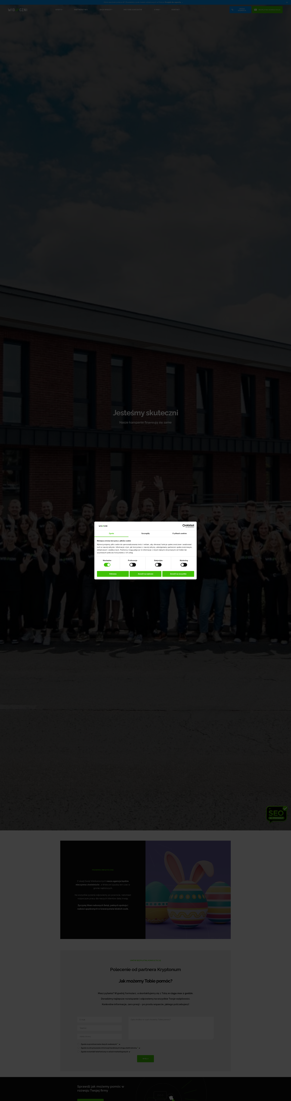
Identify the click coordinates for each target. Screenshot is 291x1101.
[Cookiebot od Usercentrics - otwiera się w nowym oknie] (184, 526)
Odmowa (112, 574)
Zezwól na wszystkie (178, 574)
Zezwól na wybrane (145, 574)
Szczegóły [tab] (145, 533)
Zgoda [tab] (111, 533)
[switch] (132, 565)
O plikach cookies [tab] (179, 533)
